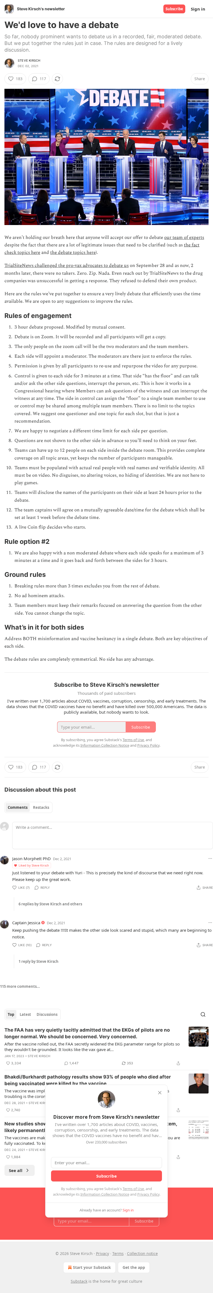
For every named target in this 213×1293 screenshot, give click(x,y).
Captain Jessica (26, 922)
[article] (106, 1047)
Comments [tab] (17, 807)
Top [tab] (11, 1014)
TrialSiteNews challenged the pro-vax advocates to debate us (66, 265)
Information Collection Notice (104, 1194)
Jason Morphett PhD (31, 858)
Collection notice (142, 1253)
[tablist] (28, 807)
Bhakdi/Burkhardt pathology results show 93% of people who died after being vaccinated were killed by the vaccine (87, 1080)
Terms (118, 1253)
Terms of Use (133, 1188)
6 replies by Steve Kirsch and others (50, 903)
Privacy (102, 1253)
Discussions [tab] (47, 1014)
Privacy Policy (148, 1194)
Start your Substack (92, 1267)
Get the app (134, 1267)
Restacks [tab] (41, 807)
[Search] (203, 1014)
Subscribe (174, 8)
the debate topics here (73, 252)
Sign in (198, 9)
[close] (159, 1092)
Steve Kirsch (29, 60)
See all (15, 1170)
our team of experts (184, 237)
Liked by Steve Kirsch (34, 865)
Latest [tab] (25, 1014)
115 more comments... (20, 986)
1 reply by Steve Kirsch (39, 961)
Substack (79, 1281)
